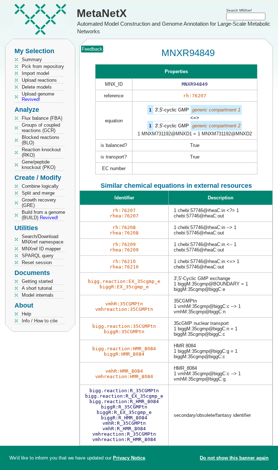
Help (26, 314)
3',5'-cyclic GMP (172, 110)
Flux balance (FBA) (42, 118)
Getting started (37, 281)
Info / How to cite (40, 320)
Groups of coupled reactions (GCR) (41, 127)
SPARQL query (38, 255)
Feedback (92, 49)
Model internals (38, 295)
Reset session (37, 262)
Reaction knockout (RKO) (41, 152)
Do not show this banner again (234, 458)
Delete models (37, 87)
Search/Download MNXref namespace (42, 239)
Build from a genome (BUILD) (43, 214)
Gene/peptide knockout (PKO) (38, 164)
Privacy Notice (129, 458)
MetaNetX (102, 13)
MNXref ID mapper (41, 248)
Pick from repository (43, 66)
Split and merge (38, 193)
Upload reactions (39, 80)
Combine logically (40, 186)
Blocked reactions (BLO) (40, 140)
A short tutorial (37, 288)
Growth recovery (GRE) (39, 202)
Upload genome (38, 96)
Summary (32, 59)
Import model (35, 73)
